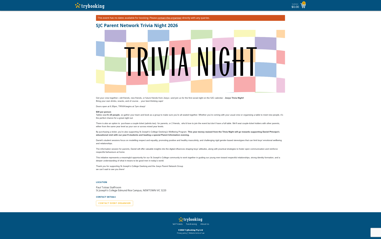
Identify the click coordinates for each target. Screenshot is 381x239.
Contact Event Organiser (114, 203)
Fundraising (191, 224)
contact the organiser (169, 18)
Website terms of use (196, 233)
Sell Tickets (178, 224)
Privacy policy (182, 233)
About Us (204, 224)
